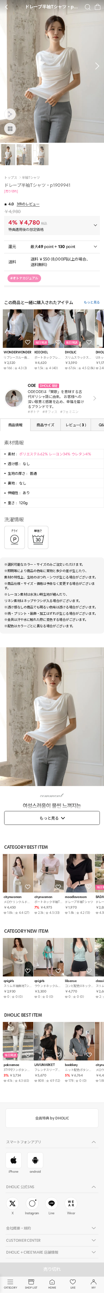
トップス (10, 177)
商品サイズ (45, 424)
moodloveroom (76, 897)
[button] (95, 66)
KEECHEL (41, 352)
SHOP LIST (31, 1287)
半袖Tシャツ (31, 177)
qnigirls (9, 981)
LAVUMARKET (44, 1065)
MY (93, 1287)
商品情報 (15, 424)
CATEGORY (10, 1287)
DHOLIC (70, 352)
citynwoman (13, 897)
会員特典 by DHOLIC (52, 1118)
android (35, 1171)
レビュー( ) (75, 424)
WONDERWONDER (17, 352)
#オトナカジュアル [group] (24, 278)
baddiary (71, 1065)
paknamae (11, 1065)
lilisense (71, 981)
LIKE (72, 1287)
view (93, 398)
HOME (52, 1287)
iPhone (14, 1171)
